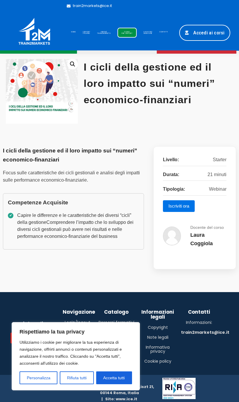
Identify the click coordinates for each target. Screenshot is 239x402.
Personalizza (38, 377)
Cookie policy (157, 361)
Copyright (158, 327)
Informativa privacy (158, 349)
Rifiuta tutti (77, 377)
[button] (72, 64)
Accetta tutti (114, 377)
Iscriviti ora (178, 205)
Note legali (157, 337)
